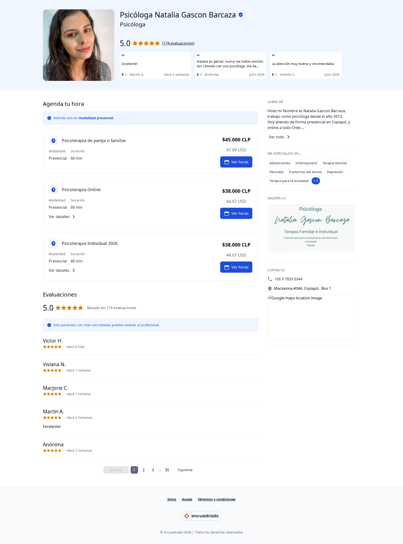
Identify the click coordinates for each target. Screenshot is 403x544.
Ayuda (187, 499)
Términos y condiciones (217, 499)
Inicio (171, 499)
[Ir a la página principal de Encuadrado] (201, 516)
